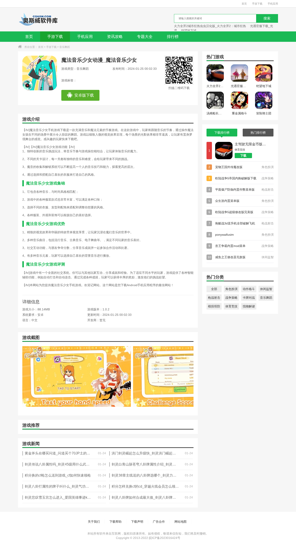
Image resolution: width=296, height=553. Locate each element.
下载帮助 (115, 521)
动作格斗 (249, 289)
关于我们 (94, 521)
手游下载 (257, 3)
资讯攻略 (115, 36)
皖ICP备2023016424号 (164, 538)
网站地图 (180, 521)
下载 (243, 155)
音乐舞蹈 (64, 47)
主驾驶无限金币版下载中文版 (251, 144)
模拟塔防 (214, 306)
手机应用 (273, 3)
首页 (244, 3)
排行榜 (173, 36)
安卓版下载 (84, 95)
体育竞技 (231, 306)
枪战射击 (214, 297)
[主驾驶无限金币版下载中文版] (224, 150)
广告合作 (159, 521)
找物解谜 (249, 306)
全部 (214, 289)
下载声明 (137, 521)
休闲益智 (266, 289)
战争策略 (231, 297)
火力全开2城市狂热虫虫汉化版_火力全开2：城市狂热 (210, 26)
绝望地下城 (188, 30)
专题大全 (145, 36)
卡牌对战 (249, 297)
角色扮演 (231, 289)
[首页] (38, 19)
